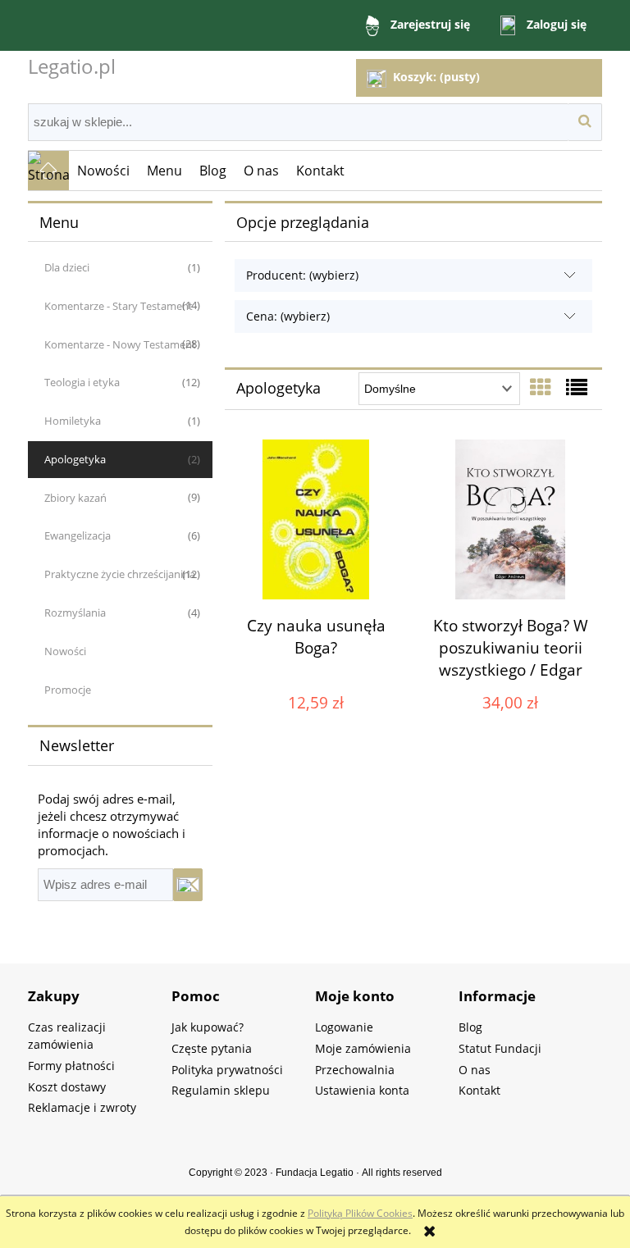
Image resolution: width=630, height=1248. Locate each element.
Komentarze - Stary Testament (118, 305)
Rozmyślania (75, 612)
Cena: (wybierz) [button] (288, 316)
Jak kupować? (207, 1027)
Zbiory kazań (75, 497)
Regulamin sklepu (220, 1090)
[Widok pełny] (576, 387)
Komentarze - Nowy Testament (120, 344)
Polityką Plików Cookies (360, 1213)
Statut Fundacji (500, 1048)
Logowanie (344, 1027)
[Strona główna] (48, 170)
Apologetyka (75, 459)
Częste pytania (211, 1048)
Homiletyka (72, 420)
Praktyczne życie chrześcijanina (119, 574)
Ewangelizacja (77, 535)
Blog (470, 1027)
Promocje (67, 689)
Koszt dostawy (67, 1087)
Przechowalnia (355, 1069)
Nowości (65, 651)
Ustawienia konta (362, 1090)
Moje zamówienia (363, 1048)
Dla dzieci (66, 267)
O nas (475, 1069)
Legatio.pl (72, 66)
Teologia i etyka (82, 382)
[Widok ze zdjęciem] (540, 387)
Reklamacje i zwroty (82, 1107)
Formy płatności (71, 1065)
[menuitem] (104, 170)
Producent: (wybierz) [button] (302, 275)
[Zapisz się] (188, 884)
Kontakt (479, 1090)
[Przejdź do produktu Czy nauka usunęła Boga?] (316, 519)
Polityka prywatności (227, 1069)
